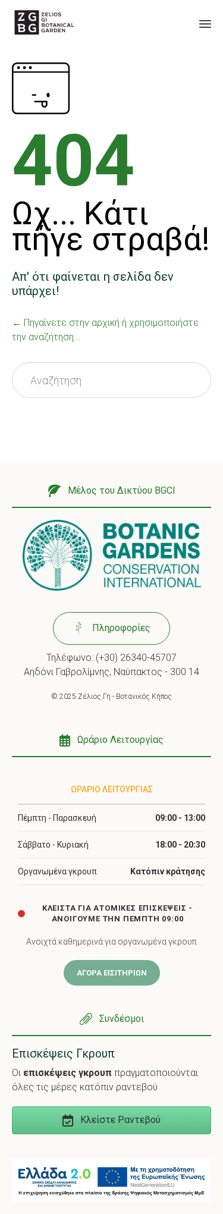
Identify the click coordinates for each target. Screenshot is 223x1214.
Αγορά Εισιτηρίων (112, 972)
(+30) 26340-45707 (136, 657)
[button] (111, 491)
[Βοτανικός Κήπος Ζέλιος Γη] (44, 22)
